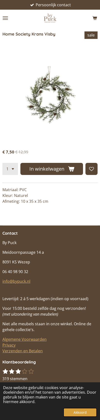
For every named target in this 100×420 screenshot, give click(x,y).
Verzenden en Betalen (22, 351)
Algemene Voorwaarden (24, 339)
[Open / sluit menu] (5, 18)
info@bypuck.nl (16, 281)
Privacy (9, 345)
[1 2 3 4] (10, 169)
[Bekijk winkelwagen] (94, 18)
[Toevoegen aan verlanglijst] (91, 169)
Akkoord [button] (80, 412)
